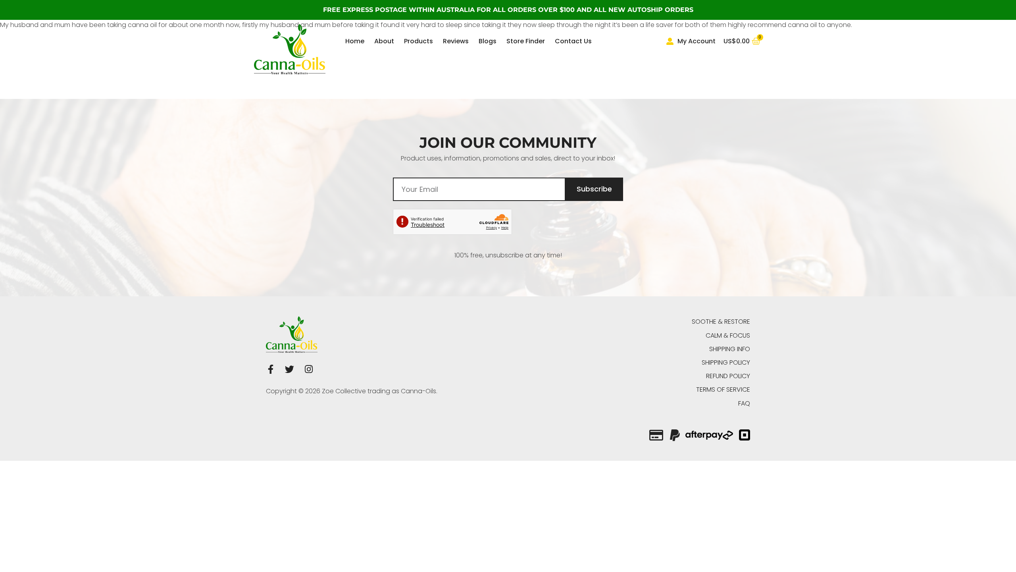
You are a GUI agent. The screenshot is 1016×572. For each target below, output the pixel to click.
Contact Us (573, 41)
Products (418, 41)
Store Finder (525, 41)
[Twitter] (289, 369)
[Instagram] (308, 369)
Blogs (487, 41)
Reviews (456, 41)
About (384, 41)
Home (354, 41)
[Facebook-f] (270, 369)
